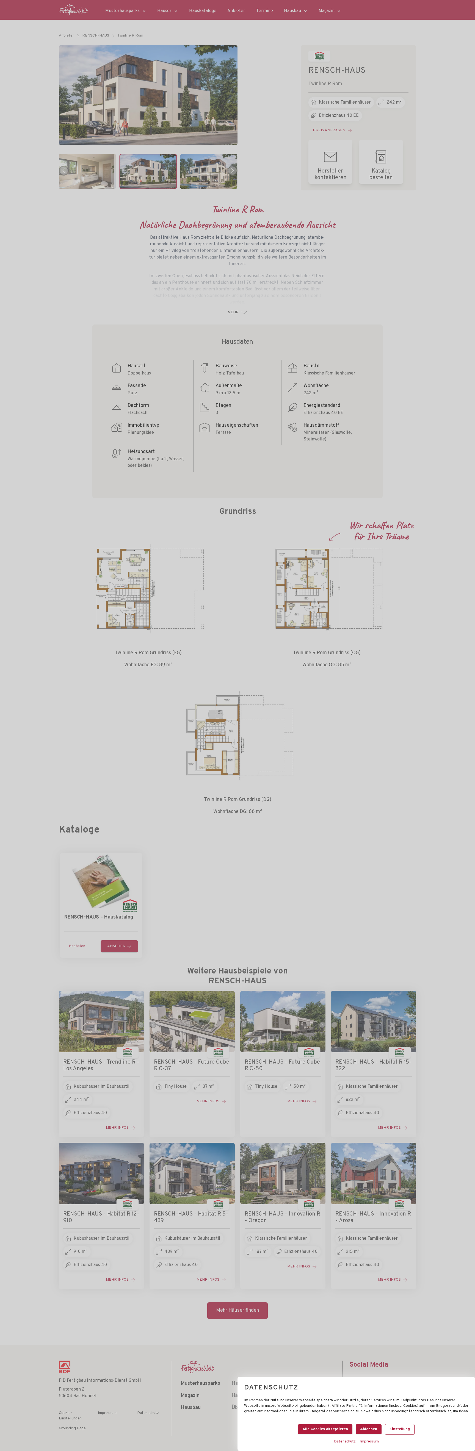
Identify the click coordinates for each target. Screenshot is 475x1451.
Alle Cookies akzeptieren (325, 1429)
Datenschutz (345, 1441)
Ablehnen (368, 1429)
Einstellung (400, 1429)
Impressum (369, 1441)
